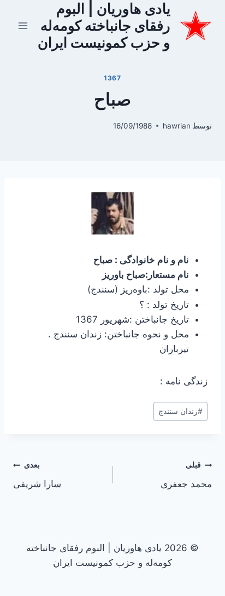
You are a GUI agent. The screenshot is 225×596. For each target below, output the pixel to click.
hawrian (177, 125)
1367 (112, 78)
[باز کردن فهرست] (23, 25)
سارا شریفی (37, 474)
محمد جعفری (186, 474)
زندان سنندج (180, 411)
